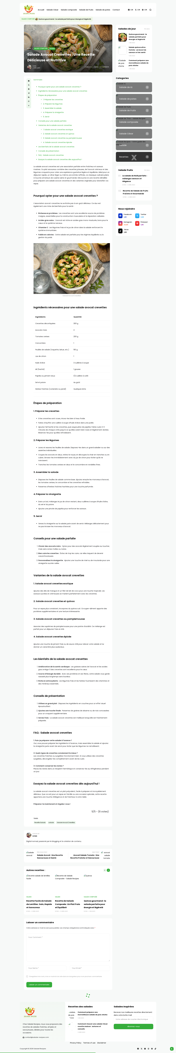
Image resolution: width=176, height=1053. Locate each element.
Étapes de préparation (47, 95)
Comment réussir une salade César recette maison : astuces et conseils (93, 1026)
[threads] (148, 1049)
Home (29, 48)
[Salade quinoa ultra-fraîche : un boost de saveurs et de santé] (36, 19)
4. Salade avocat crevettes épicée (57, 142)
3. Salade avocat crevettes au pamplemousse (62, 138)
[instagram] (145, 1049)
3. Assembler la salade (52, 108)
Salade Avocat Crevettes (66, 822)
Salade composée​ (28, 19)
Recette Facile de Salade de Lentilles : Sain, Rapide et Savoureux (39, 904)
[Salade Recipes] (28, 10)
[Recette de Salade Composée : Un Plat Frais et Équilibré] (68, 884)
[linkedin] (28, 97)
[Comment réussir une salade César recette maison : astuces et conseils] (72, 1026)
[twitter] (28, 85)
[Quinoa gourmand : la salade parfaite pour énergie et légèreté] (97, 884)
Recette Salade (39, 822)
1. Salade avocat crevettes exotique (58, 129)
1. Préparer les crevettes (53, 99)
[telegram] (28, 93)
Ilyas (34, 66)
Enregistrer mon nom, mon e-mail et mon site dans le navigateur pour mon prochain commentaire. (65, 976)
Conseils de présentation (48, 151)
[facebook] (28, 81)
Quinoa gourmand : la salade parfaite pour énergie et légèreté (95, 904)
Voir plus (147, 29)
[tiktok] (155, 1049)
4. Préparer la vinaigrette (53, 112)
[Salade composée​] (134, 122)
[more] (29, 106)
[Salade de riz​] (134, 87)
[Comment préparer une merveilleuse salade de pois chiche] (122, 63)
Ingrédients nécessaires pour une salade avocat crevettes (62, 91)
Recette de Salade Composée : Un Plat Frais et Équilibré (67, 904)
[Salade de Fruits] (134, 110)
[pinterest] (28, 89)
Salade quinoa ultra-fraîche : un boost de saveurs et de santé (64, 19)
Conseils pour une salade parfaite (52, 121)
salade (51, 822)
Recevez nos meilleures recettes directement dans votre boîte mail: (133, 1013)
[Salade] (134, 145)
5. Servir (46, 116)
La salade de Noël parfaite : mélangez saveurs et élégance (134, 179)
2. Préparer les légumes (52, 104)
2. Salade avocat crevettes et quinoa (58, 134)
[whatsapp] (28, 101)
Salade (52, 48)
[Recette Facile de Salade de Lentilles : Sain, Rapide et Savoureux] (39, 884)
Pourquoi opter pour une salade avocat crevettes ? (59, 87)
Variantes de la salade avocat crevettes (55, 125)
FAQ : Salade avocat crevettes (51, 155)
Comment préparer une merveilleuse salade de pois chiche (139, 63)
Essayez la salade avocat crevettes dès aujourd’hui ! (60, 159)
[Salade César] (134, 134)
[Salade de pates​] (134, 99)
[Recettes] (134, 157)
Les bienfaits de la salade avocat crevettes (56, 146)
